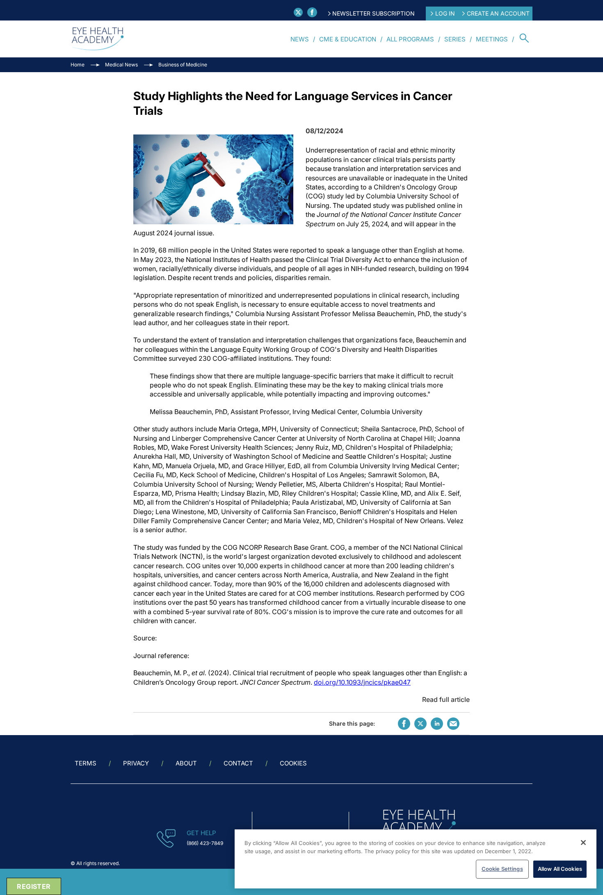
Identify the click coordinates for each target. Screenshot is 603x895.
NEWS (299, 39)
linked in (437, 723)
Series (455, 39)
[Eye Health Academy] (98, 39)
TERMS (85, 763)
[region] (415, 858)
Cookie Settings (502, 868)
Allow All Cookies (560, 868)
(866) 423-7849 (205, 843)
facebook (404, 723)
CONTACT (238, 763)
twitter (420, 723)
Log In (445, 13)
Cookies (293, 763)
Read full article (446, 699)
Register (33, 886)
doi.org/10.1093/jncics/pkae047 (362, 682)
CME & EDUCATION (347, 39)
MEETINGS (492, 39)
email (453, 723)
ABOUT (186, 763)
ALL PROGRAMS (410, 39)
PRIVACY (136, 763)
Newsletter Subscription (373, 13)
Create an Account (498, 13)
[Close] (583, 843)
